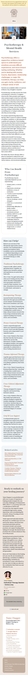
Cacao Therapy (8, 668)
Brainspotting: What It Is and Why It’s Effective (13, 474)
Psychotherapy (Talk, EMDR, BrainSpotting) (15, 664)
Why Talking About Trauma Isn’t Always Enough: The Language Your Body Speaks (14, 454)
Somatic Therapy (9, 666)
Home (6, 660)
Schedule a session (14, 629)
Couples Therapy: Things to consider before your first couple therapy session (13, 469)
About (6, 662)
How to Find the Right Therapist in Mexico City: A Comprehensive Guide (14, 464)
